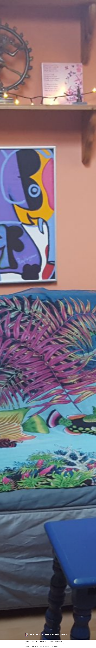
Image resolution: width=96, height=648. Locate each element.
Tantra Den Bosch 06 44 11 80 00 (48, 634)
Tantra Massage (50, 641)
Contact (32, 641)
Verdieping (42, 646)
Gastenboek (62, 643)
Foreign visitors (27, 646)
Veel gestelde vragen (54, 646)
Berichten (47, 646)
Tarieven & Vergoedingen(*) (40, 641)
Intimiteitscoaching (58, 641)
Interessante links (55, 643)
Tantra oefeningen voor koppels (30, 643)
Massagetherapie (40, 643)
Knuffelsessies (47, 643)
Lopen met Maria (35, 646)
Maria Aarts (27, 641)
